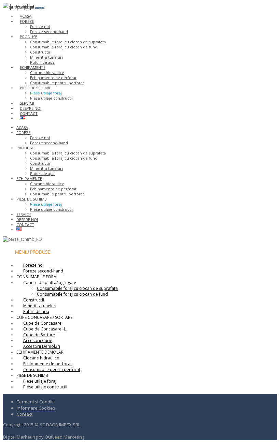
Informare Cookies (36, 408)
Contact (24, 414)
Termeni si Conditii (36, 402)
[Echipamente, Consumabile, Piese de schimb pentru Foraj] (18, 6)
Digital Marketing (20, 437)
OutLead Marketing (64, 437)
